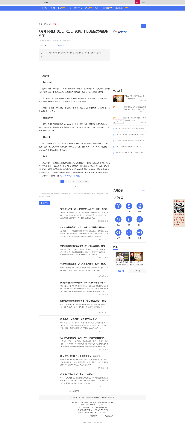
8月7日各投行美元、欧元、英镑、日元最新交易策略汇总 (84, 227)
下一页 (79, 182)
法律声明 (96, 397)
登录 (137, 2)
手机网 (46, 2)
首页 (40, 24)
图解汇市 (121, 271)
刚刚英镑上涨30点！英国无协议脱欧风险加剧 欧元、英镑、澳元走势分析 (135, 109)
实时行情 (118, 190)
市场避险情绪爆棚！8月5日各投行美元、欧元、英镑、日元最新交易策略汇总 (93, 264)
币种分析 (47, 24)
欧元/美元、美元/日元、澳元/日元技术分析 (78, 319)
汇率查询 (105, 8)
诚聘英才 (74, 397)
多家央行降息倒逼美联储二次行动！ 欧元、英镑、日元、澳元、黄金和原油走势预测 (129, 147)
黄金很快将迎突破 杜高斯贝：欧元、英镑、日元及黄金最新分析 (129, 153)
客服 (143, 2)
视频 (96, 8)
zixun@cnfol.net (100, 405)
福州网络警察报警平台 (94, 416)
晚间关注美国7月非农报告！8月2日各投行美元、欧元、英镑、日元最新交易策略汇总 (96, 301)
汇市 (53, 8)
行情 (69, 8)
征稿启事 (104, 397)
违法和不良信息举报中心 (109, 416)
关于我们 (81, 397)
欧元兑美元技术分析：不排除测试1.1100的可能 (80, 356)
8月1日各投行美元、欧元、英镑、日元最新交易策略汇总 (84, 338)
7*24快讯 (44, 8)
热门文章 (118, 90)
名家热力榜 (120, 8)
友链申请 (111, 397)
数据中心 (78, 8)
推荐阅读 (44, 203)
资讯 (87, 8)
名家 (60, 8)
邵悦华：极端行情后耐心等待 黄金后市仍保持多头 (129, 128)
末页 (86, 182)
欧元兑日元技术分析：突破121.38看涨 (76, 374)
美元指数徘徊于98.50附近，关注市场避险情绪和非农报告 (84, 282)
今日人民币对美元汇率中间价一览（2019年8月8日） (129, 134)
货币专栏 (118, 197)
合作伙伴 (89, 397)
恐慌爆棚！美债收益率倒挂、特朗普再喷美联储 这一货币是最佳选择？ (129, 140)
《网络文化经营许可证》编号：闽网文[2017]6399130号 (92, 410)
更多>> (143, 190)
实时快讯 (120, 31)
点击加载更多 (74, 391)
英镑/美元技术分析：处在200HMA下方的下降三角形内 (83, 209)
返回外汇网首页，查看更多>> (71, 176)
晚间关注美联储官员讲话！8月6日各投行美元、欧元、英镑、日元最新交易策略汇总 (96, 246)
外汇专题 (137, 271)
